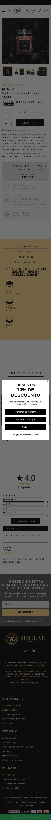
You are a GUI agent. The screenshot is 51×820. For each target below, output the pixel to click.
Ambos (25, 427)
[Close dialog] (47, 381)
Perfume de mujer (25, 419)
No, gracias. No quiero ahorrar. (25, 434)
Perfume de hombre (25, 411)
